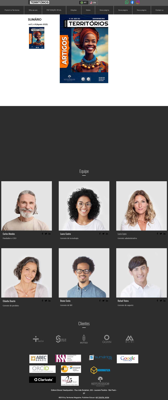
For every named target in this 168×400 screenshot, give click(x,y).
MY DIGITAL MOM (102, 397)
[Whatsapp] (127, 2)
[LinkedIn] (49, 233)
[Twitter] (46, 233)
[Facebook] (132, 2)
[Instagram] (138, 2)
